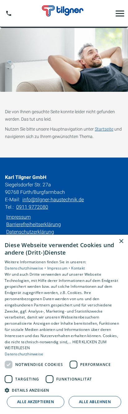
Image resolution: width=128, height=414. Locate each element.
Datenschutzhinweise (24, 354)
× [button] (121, 241)
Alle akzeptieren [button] (35, 401)
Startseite (104, 129)
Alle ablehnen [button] (95, 401)
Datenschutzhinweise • (26, 268)
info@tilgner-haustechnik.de (53, 200)
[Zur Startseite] (64, 13)
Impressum (18, 217)
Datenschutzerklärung (30, 232)
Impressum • (59, 268)
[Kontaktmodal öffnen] (8, 13)
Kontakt (78, 268)
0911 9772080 (32, 207)
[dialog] (64, 324)
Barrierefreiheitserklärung (33, 224)
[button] (120, 13)
